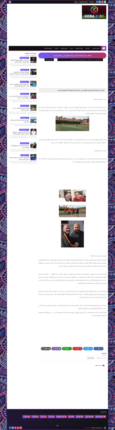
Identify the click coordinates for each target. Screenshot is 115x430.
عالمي (71, 48)
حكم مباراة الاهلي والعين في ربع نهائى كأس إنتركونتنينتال (19, 85)
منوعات (26, 416)
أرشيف (76, 2)
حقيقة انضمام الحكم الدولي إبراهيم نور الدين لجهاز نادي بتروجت (19, 73)
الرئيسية (91, 2)
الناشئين (87, 48)
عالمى (50, 416)
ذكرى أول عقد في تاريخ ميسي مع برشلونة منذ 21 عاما (19, 97)
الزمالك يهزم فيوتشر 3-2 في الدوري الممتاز (20, 109)
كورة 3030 (87, 428)
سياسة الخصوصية (83, 2)
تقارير (70, 416)
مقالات (56, 48)
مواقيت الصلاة (48, 48)
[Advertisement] (57, 33)
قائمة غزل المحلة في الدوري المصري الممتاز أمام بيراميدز (21, 133)
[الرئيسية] (103, 48)
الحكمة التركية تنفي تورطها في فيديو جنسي (19, 146)
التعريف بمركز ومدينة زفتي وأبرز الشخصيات (19, 121)
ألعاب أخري (89, 416)
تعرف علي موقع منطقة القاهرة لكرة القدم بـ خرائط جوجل (20, 61)
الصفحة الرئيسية (82, 60)
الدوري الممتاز (96, 48)
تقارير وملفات (63, 48)
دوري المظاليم (79, 48)
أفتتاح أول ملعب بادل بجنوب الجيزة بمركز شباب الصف (19, 158)
